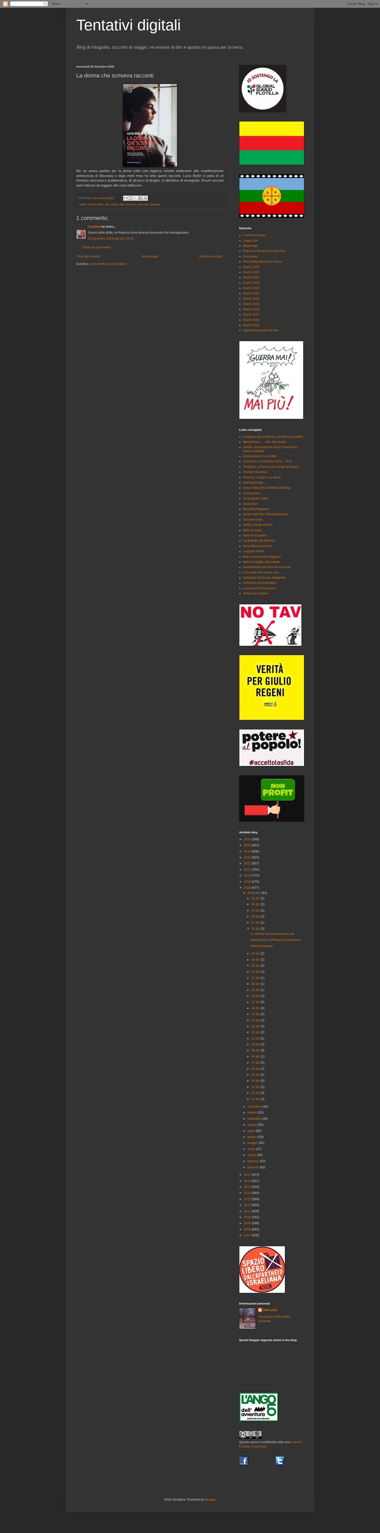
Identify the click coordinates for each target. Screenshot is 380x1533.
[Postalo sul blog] (130, 198)
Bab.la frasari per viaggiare (262, 556)
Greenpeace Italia (255, 498)
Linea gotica (251, 493)
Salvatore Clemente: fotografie (264, 577)
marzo (252, 1155)
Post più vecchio (210, 256)
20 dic (256, 984)
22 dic (256, 971)
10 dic (256, 1044)
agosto (252, 1125)
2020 (248, 875)
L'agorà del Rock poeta (259, 588)
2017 (248, 1175)
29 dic (256, 910)
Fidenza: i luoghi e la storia (262, 477)
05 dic (256, 1075)
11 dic (255, 1038)
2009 (248, 1223)
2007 (248, 1235)
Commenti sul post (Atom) (108, 264)
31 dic (256, 898)
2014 (248, 1193)
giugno (252, 1137)
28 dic (256, 916)
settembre (254, 1119)
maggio (253, 1143)
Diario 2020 (251, 298)
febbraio (253, 1161)
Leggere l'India (253, 551)
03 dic (256, 1087)
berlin (100, 204)
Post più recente (89, 256)
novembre (254, 1106)
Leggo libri (250, 240)
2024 (248, 851)
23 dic (256, 966)
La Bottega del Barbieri (259, 540)
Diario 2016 (251, 320)
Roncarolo (250, 256)
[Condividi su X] (135, 198)
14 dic (256, 1020)
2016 (248, 1181)
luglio (251, 1131)
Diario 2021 (251, 293)
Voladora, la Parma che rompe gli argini (271, 467)
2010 (248, 1217)
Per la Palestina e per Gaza (262, 261)
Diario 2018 (251, 309)
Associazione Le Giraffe (259, 456)
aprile (251, 1149)
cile (107, 204)
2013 (248, 1199)
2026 (248, 839)
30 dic (256, 904)
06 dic (256, 1069)
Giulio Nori (250, 504)
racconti (143, 204)
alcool (91, 204)
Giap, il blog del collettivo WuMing (267, 488)
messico (131, 204)
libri (122, 204)
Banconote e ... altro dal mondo (265, 442)
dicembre (254, 893)
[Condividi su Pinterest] (145, 198)
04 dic (256, 1081)
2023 (248, 857)
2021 (248, 869)
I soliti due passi (254, 235)
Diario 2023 (251, 283)
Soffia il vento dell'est (257, 525)
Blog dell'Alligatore (256, 509)
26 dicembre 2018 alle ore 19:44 (111, 238)
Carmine (94, 226)
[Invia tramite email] (125, 198)
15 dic (256, 1014)
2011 (248, 1211)
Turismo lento (252, 519)
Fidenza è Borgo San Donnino (264, 251)
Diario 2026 (251, 267)
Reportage (250, 246)
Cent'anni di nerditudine (260, 583)
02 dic (256, 1093)
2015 (248, 1187)
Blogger (210, 1499)
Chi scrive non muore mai (261, 572)
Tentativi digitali (128, 25)
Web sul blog (252, 530)
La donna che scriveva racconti (272, 934)
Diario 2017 (251, 314)
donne (115, 204)
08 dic (256, 1056)
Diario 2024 (251, 277)
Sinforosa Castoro (255, 593)
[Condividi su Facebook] (140, 198)
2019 (248, 882)
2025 (248, 845)
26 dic (256, 928)
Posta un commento (97, 247)
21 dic (256, 978)
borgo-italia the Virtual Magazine (266, 514)
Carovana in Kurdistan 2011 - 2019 (267, 461)
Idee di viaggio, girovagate (261, 562)
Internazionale (253, 482)
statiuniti (155, 204)
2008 (248, 1229)
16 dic (256, 1008)
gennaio (253, 1167)
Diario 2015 (251, 325)
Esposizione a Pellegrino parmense (275, 940)
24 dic (256, 960)
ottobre (252, 1112)
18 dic (256, 996)
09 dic (256, 1050)
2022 (248, 863)
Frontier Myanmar (255, 472)
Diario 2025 (251, 272)
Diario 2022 (251, 288)
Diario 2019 (251, 304)
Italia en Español (255, 535)
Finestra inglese (261, 946)
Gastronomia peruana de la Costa (267, 567)
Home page (150, 256)
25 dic (256, 953)
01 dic (256, 1099)
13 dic (256, 1026)
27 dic (256, 922)
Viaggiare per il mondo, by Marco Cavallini (273, 437)
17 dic (256, 1002)
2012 (248, 1205)
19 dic (256, 990)
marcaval (270, 1310)
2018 (248, 888)
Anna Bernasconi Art (257, 546)
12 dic (256, 1032)
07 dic (256, 1062)
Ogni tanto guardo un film (260, 330)
